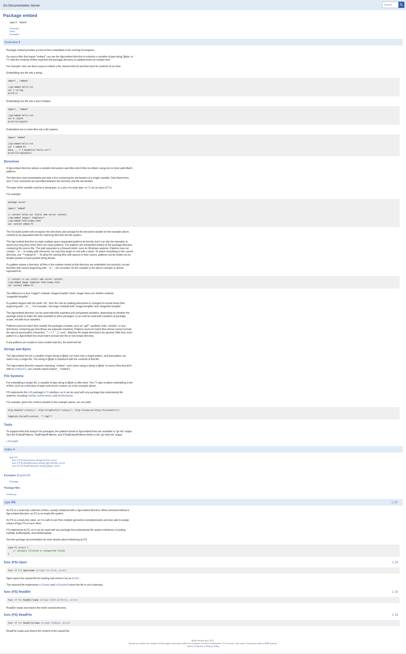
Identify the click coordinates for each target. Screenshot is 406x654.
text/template (44, 395)
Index (12, 31)
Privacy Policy (212, 646)
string (39, 570)
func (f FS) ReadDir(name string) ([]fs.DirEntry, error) (38, 463)
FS (8, 59)
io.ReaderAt (62, 584)
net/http (32, 395)
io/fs (30, 392)
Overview (14, 28)
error (62, 570)
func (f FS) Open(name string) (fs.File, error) (34, 460)
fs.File (75, 578)
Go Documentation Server (21, 5)
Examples (14, 34)
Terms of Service (195, 646)
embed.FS (20, 369)
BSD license (271, 643)
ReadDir (25, 591)
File (53, 570)
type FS (13, 457)
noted (142, 643)
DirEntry (62, 600)
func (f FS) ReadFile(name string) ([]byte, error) (36, 466)
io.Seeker (44, 584)
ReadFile (25, 614)
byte (57, 623)
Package (14, 481)
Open (23, 562)
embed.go (11, 494)
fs (48, 570)
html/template (65, 395)
